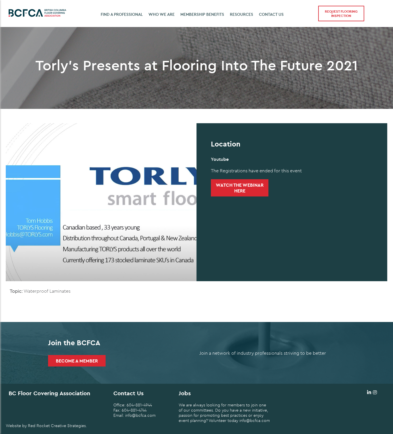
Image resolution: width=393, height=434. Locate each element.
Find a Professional (122, 14)
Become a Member (77, 361)
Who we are (161, 14)
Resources (241, 14)
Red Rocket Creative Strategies (57, 425)
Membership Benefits (202, 14)
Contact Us (271, 14)
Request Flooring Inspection (341, 13)
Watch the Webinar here (240, 188)
